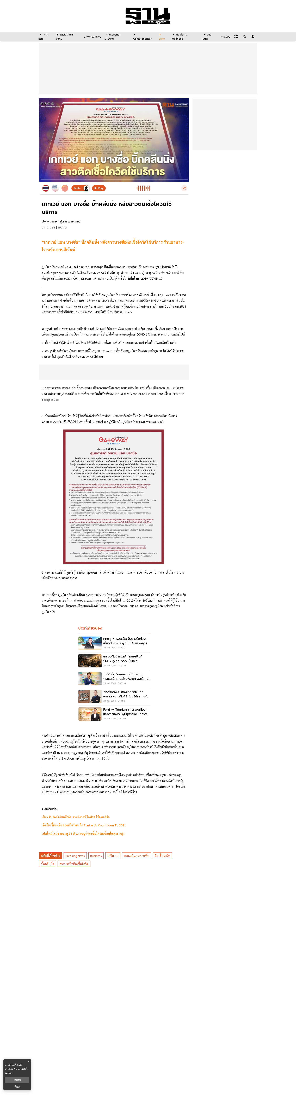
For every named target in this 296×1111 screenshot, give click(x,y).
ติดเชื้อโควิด (162, 856)
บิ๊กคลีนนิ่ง (47, 864)
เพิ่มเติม (9, 1073)
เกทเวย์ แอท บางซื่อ (136, 856)
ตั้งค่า (17, 1086)
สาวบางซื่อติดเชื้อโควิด (74, 864)
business (96, 856)
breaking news (75, 856)
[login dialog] (252, 36)
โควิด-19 (113, 856)
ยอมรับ (17, 1080)
